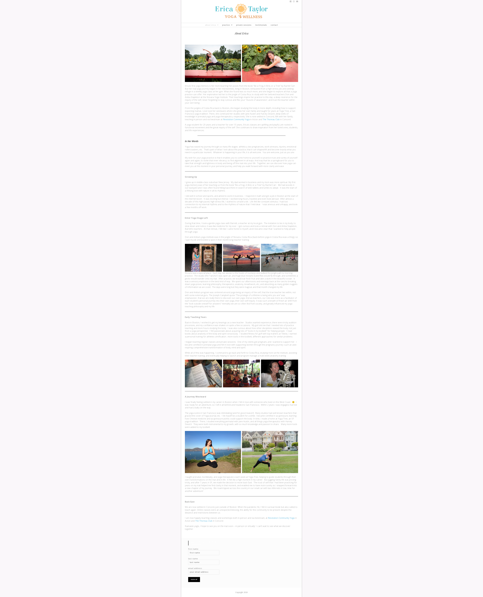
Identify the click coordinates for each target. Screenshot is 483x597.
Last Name (193, 558)
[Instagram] (293, 1)
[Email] (296, 1)
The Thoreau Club (271, 119)
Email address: (195, 568)
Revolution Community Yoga (236, 119)
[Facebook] (290, 1)
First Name (193, 549)
